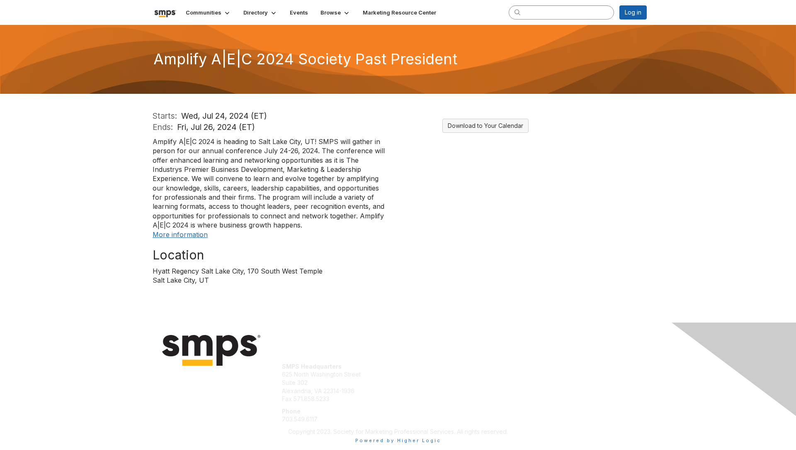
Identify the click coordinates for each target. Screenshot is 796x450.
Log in (633, 12)
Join (407, 366)
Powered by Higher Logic (398, 440)
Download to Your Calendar (485, 125)
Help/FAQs (535, 382)
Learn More (417, 374)
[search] (517, 12)
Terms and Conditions (551, 374)
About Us (533, 366)
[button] (208, 12)
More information (180, 234)
